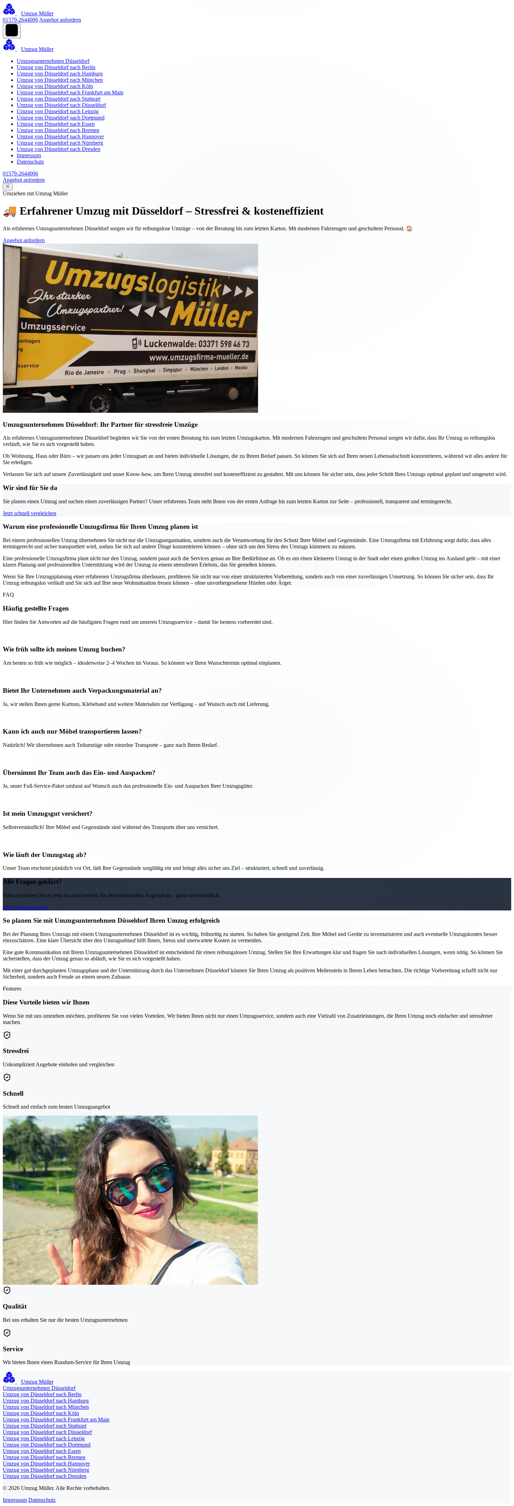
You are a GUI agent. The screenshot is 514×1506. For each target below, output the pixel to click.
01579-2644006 (20, 20)
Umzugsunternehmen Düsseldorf (53, 61)
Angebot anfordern (60, 20)
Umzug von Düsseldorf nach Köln (55, 86)
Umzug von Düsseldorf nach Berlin (56, 67)
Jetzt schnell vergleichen (29, 513)
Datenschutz (30, 162)
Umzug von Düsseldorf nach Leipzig (58, 111)
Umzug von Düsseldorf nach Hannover (60, 136)
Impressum (29, 155)
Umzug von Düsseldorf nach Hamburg (60, 74)
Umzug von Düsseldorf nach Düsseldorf (61, 105)
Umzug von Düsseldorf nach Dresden (58, 149)
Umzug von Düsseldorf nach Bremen (58, 130)
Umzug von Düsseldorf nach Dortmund (61, 118)
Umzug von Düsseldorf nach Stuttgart (58, 99)
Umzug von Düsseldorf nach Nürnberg (60, 143)
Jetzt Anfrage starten (25, 907)
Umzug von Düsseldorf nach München (60, 80)
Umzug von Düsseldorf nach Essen (56, 124)
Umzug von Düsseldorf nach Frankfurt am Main (70, 92)
